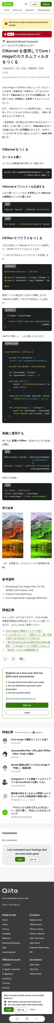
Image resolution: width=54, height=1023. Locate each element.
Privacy (5, 929)
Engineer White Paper (39, 947)
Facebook (6, 978)
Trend (6, 10)
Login (34, 4)
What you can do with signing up (20, 698)
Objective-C (8, 68)
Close (32, 1009)
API (31, 952)
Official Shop (35, 974)
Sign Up (33, 859)
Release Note (36, 920)
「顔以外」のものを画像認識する (22, 649)
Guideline (6, 933)
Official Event (43, 10)
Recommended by (23, 732)
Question (29, 10)
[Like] (5, 659)
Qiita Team (34, 964)
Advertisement (8, 952)
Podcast (6, 987)
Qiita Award (35, 943)
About (5, 920)
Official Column (36, 929)
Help (4, 947)
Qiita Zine (34, 969)
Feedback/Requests (11, 943)
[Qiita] (7, 4)
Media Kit (6, 938)
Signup (46, 4)
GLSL (24, 68)
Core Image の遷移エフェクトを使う (24, 630)
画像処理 (32, 68)
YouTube (6, 983)
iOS (17, 68)
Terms (5, 924)
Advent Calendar (37, 933)
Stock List (17, 10)
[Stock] (14, 659)
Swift (41, 68)
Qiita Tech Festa (37, 938)
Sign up (20, 1009)
